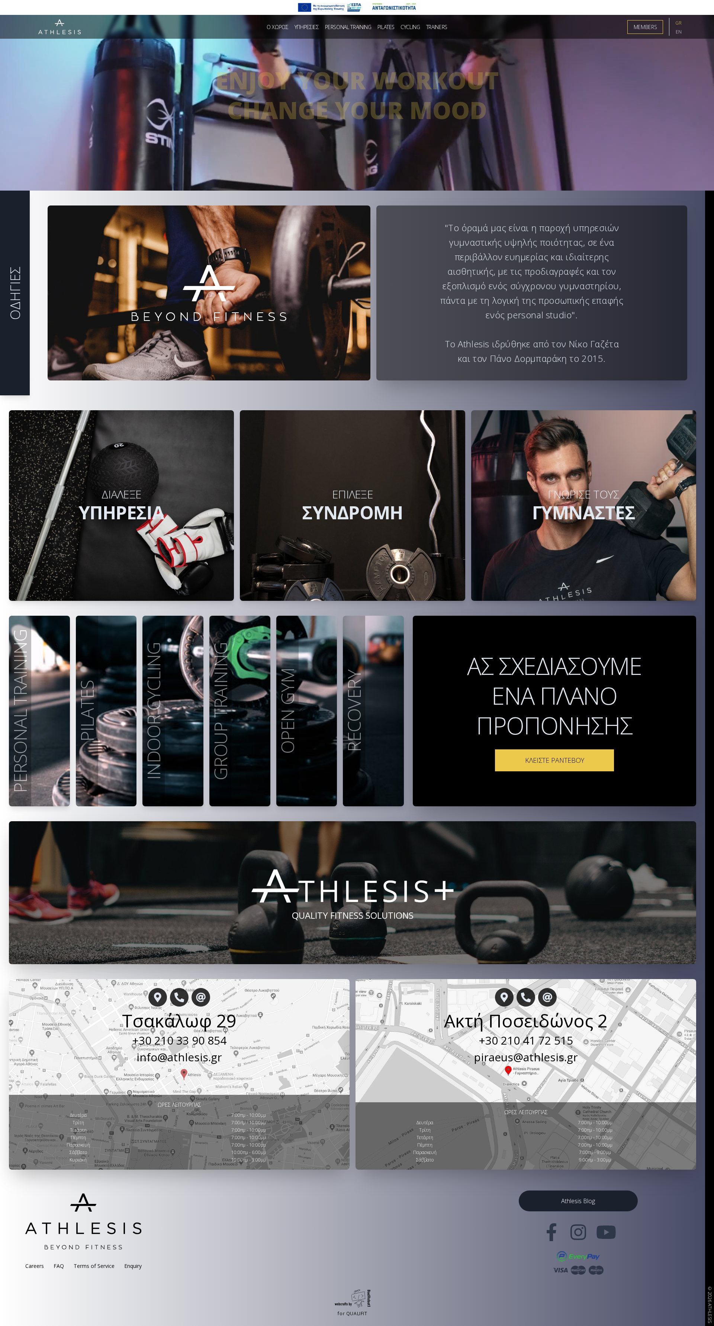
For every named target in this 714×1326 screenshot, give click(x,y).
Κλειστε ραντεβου (554, 760)
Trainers (436, 27)
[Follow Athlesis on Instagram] (578, 1237)
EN (679, 32)
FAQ (59, 1265)
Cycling (410, 27)
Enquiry (133, 1265)
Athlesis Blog (578, 1201)
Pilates (386, 27)
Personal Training (348, 27)
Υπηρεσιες (307, 27)
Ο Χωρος (278, 27)
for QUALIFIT (352, 1313)
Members (645, 27)
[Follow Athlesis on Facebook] (551, 1237)
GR (678, 23)
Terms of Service (94, 1265)
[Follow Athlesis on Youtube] (605, 1237)
